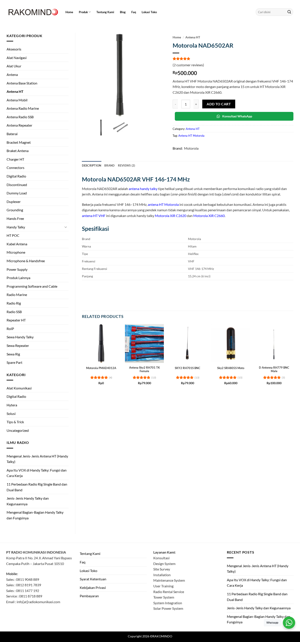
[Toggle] (66, 227)
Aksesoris (14, 49)
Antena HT (15, 91)
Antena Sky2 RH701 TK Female (144, 369)
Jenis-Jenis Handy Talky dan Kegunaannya (28, 501)
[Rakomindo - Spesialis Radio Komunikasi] (32, 12)
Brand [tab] (109, 165)
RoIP (10, 328)
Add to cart (219, 104)
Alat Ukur (14, 66)
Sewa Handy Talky (20, 337)
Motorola (191, 148)
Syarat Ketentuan (93, 579)
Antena (12, 74)
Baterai (12, 134)
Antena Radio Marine (23, 108)
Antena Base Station (22, 83)
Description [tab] (91, 165)
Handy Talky (16, 227)
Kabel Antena (17, 244)
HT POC (13, 235)
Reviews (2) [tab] (126, 165)
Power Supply (17, 269)
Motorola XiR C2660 (209, 215)
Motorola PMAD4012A (101, 368)
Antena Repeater (19, 125)
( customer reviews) (188, 65)
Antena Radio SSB (20, 117)
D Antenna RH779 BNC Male (274, 369)
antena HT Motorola (163, 204)
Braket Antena (18, 151)
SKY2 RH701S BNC (187, 368)
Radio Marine (17, 294)
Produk (83, 12)
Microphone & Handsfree (26, 261)
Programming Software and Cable (32, 286)
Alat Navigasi (17, 58)
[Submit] (289, 12)
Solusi (11, 413)
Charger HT (15, 159)
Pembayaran (89, 596)
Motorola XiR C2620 (170, 215)
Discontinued (17, 185)
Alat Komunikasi (19, 388)
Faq (133, 12)
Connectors (15, 167)
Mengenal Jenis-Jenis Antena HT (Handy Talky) (37, 459)
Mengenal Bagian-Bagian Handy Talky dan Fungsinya (35, 515)
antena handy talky (143, 189)
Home (69, 12)
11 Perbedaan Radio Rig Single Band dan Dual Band (37, 487)
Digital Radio (16, 176)
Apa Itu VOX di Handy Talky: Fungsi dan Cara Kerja (37, 473)
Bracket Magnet (19, 142)
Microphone (16, 252)
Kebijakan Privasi (93, 587)
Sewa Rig (13, 354)
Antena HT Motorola (191, 135)
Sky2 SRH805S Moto (230, 368)
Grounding (15, 210)
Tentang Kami (105, 12)
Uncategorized (18, 430)
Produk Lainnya (18, 278)
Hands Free (15, 218)
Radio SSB (14, 312)
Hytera (12, 405)
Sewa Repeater (18, 345)
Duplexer (14, 201)
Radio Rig (14, 303)
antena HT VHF (93, 215)
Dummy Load (17, 193)
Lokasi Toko (149, 12)
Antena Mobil (17, 100)
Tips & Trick (15, 422)
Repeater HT (16, 320)
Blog (123, 12)
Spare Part (14, 362)
